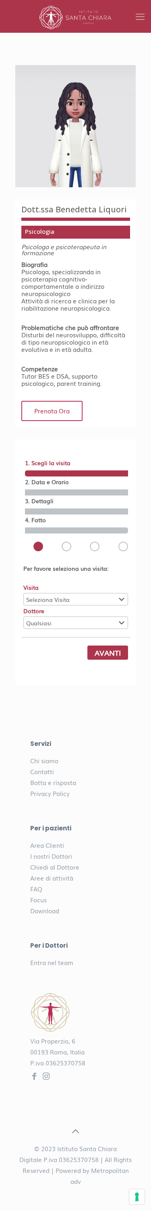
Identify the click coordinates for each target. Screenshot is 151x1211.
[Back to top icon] (75, 1130)
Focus (38, 899)
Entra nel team (51, 962)
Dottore (33, 611)
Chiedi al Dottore (54, 866)
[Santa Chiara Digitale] (75, 16)
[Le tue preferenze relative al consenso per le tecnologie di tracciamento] (137, 1197)
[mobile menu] (140, 16)
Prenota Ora (52, 410)
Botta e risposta (53, 782)
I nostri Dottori (51, 855)
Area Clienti (47, 845)
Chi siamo (44, 760)
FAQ (36, 888)
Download (44, 910)
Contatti (42, 771)
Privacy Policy (50, 793)
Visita (31, 587)
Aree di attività (51, 877)
